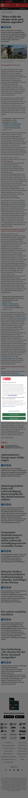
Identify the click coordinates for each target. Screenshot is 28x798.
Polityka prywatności (12, 395)
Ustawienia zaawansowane (14, 411)
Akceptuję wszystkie (14, 418)
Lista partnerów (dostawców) (8, 406)
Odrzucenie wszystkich (14, 414)
